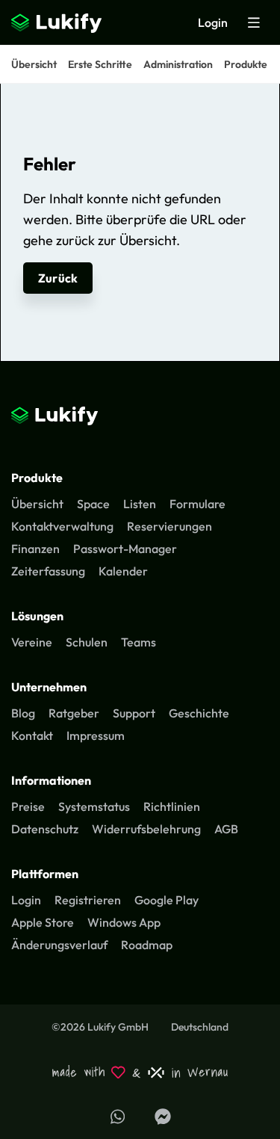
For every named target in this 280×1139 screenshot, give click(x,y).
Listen (139, 503)
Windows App (124, 922)
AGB (226, 828)
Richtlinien (171, 806)
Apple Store (42, 922)
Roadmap (146, 944)
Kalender (123, 571)
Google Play (166, 899)
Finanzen (35, 548)
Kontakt (32, 735)
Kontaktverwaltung (62, 526)
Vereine (31, 642)
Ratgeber (74, 713)
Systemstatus (94, 806)
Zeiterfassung (48, 571)
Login (213, 22)
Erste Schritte (100, 64)
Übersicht (34, 64)
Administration (178, 64)
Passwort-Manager (125, 548)
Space (93, 503)
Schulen (87, 642)
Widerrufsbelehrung (146, 828)
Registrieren (88, 899)
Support (134, 713)
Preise (28, 806)
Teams (138, 642)
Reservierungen (169, 526)
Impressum (95, 735)
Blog (23, 713)
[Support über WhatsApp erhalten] (118, 1116)
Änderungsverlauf (59, 944)
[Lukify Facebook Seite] (162, 1116)
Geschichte (199, 713)
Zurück (58, 278)
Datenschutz (44, 828)
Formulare (197, 503)
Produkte (245, 64)
